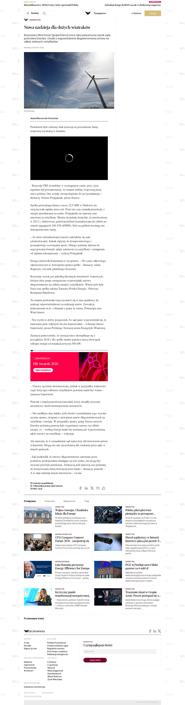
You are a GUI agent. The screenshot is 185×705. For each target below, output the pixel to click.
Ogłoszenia (29, 665)
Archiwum (28, 671)
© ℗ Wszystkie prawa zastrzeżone (46, 486)
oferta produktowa (32, 696)
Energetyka (35, 20)
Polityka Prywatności (56, 643)
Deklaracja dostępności (57, 654)
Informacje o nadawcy (57, 651)
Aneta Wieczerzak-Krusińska (44, 118)
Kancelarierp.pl (54, 673)
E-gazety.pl (53, 665)
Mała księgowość (55, 671)
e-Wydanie (136, 13)
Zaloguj (152, 13)
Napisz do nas (30, 648)
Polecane (50, 501)
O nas (26, 643)
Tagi (86, 501)
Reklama (28, 662)
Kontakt (27, 646)
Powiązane (30, 501)
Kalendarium (47, 693)
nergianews (100, 13)
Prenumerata (30, 668)
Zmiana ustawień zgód (57, 646)
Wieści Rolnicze (55, 676)
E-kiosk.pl (52, 662)
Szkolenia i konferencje (34, 687)
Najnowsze (69, 501)
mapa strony (29, 693)
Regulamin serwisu (55, 648)
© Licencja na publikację (41, 483)
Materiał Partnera (62, 561)
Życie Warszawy (55, 679)
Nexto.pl (51, 668)
